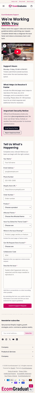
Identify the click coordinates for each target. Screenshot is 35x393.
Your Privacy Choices (10, 376)
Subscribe (28, 333)
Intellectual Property (10, 373)
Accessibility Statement (24, 373)
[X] (10, 339)
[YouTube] (13, 339)
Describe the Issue (10, 266)
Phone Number (8, 177)
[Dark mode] (31, 389)
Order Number (8, 195)
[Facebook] (2, 339)
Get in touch (30, 1)
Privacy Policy (23, 371)
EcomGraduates (27, 368)
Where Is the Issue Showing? (13, 231)
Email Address (8, 168)
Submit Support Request (17, 306)
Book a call (14, 1)
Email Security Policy (11, 128)
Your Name (7, 159)
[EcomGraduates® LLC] (17, 6)
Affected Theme (9, 213)
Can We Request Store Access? (14, 243)
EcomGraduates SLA (24, 376)
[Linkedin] (17, 339)
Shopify (13, 368)
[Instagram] (6, 339)
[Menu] (3, 6)
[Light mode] (31, 386)
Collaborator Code (9, 252)
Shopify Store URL (10, 186)
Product (6, 204)
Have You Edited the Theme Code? (15, 222)
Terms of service (13, 371)
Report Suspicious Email (12, 132)
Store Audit (22, 1)
